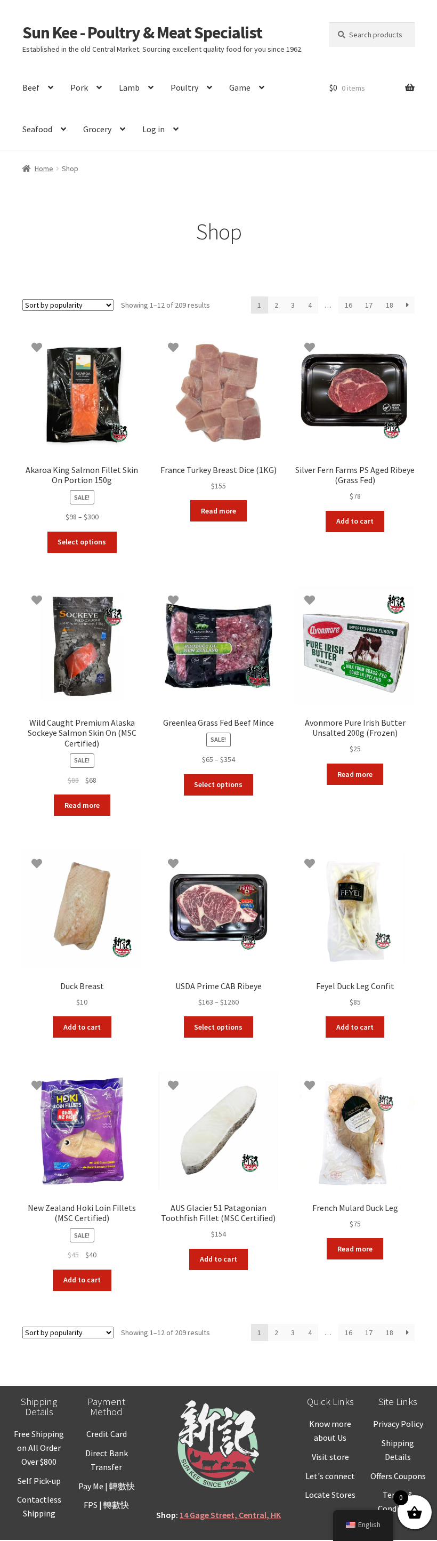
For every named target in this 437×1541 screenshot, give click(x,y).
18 (389, 305)
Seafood (37, 129)
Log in (153, 129)
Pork (79, 87)
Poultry (184, 87)
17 (369, 305)
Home (44, 168)
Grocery (97, 129)
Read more (218, 511)
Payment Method (106, 1406)
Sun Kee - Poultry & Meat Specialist (142, 32)
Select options (82, 542)
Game (239, 87)
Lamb (129, 87)
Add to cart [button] (355, 521)
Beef (30, 87)
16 (348, 305)
